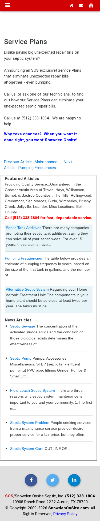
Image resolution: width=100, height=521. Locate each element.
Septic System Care (26, 448)
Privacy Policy (65, 513)
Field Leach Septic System (32, 390)
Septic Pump (20, 358)
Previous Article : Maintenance (30, 161)
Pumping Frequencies (23, 258)
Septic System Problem (29, 422)
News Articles (18, 319)
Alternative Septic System (27, 289)
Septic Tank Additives (23, 228)
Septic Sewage (22, 326)
